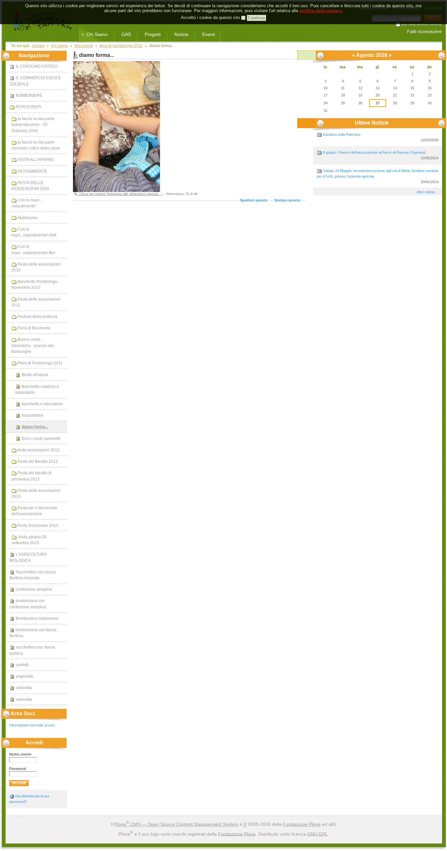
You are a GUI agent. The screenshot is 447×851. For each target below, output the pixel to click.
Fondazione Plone (302, 824)
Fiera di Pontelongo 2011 (121, 45)
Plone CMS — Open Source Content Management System (176, 824)
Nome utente (20, 754)
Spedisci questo (254, 200)
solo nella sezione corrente (421, 24)
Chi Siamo (97, 34)
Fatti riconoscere (424, 31)
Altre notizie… (427, 192)
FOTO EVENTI (84, 45)
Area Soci (22, 713)
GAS (126, 34)
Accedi (34, 742)
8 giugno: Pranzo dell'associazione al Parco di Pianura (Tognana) (380, 155)
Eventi (208, 34)
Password (17, 769)
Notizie (181, 34)
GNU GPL (317, 833)
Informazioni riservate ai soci (32, 725)
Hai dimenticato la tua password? (29, 799)
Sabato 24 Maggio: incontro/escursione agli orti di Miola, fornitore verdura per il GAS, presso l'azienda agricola (377, 176)
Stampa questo (287, 200)
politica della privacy (320, 10)
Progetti (153, 34)
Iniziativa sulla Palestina (380, 137)
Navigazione (34, 55)
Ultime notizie (372, 123)
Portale (38, 45)
